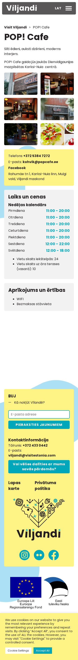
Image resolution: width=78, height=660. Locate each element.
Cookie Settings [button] (18, 651)
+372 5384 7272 (36, 155)
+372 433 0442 (35, 445)
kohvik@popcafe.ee (40, 162)
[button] (58, 8)
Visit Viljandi (15, 27)
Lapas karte (14, 485)
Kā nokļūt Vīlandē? (29, 402)
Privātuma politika (45, 485)
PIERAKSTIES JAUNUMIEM (39, 424)
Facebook (17, 168)
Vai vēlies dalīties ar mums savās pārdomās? (39, 466)
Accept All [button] (43, 651)
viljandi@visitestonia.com (32, 455)
